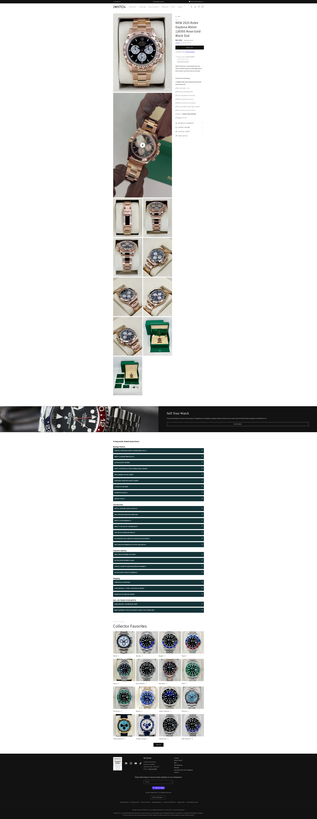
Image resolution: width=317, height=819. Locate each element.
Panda (115, 656)
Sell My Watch (238, 424)
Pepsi (183, 656)
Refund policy (125, 802)
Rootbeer (162, 683)
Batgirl (161, 656)
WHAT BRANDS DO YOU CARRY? (124, 474)
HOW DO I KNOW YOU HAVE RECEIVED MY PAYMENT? (130, 566)
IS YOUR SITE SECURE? (121, 487)
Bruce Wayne (140, 683)
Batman (138, 656)
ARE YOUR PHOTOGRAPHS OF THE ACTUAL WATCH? (130, 544)
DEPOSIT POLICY (119, 499)
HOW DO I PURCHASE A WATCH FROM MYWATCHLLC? (130, 450)
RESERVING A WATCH (120, 492)
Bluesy (138, 711)
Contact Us (118, 1)
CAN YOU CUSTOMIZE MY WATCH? (124, 532)
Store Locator (178, 760)
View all (158, 744)
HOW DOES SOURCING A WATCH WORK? (126, 481)
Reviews (176, 767)
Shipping (177, 42)
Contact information (169, 802)
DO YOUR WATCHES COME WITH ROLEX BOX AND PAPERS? (132, 538)
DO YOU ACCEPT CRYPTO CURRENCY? (125, 572)
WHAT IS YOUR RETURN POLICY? (124, 456)
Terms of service (145, 802)
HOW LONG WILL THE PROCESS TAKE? (126, 604)
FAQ (175, 763)
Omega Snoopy (141, 739)
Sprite (115, 683)
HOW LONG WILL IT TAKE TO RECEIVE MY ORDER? (129, 588)
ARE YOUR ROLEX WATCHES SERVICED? (126, 514)
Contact (176, 758)
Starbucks (116, 711)
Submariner (163, 739)
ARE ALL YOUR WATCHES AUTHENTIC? (126, 508)
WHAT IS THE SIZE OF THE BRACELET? (126, 526)
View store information (183, 61)
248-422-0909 (152, 769)
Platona (184, 711)
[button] (133, 7)
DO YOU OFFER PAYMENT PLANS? (124, 560)
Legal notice (181, 802)
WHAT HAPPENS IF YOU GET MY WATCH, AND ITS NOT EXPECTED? (134, 610)
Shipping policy (156, 802)
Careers (176, 772)
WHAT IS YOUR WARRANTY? (122, 520)
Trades (179, 118)
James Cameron (164, 711)
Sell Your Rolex (189, 52)
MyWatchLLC (155, 792)
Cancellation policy (192, 802)
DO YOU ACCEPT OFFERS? (122, 462)
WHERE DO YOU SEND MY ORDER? (124, 594)
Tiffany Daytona (118, 739)
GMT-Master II (186, 739)
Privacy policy (134, 802)
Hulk (183, 683)
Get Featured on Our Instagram (183, 770)
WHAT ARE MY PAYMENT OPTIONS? (125, 554)
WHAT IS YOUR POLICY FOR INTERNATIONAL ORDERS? (131, 468)
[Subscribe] (171, 782)
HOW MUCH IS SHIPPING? (122, 582)
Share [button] (178, 16)
